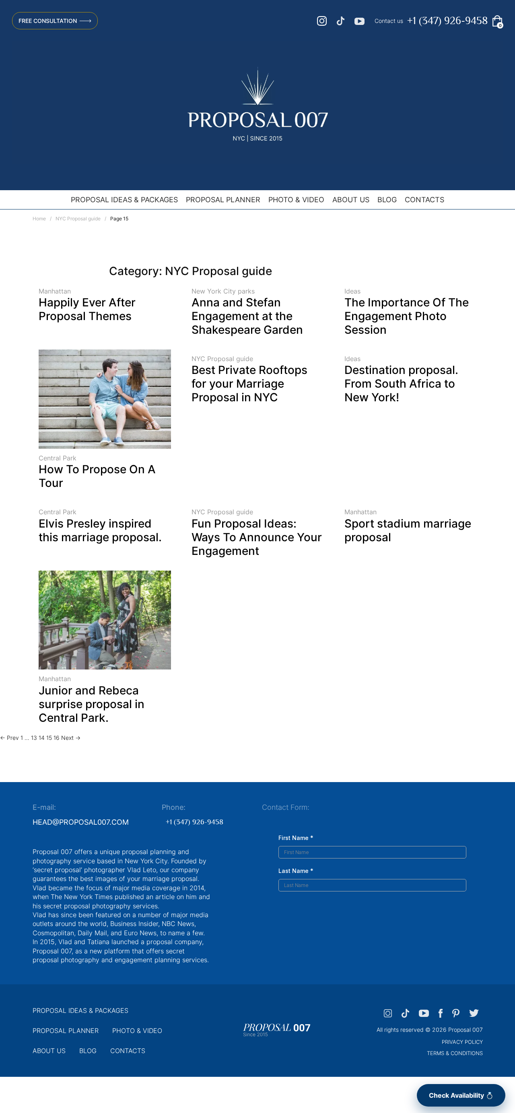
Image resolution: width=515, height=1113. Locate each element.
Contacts (424, 199)
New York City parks (223, 291)
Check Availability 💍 (461, 1095)
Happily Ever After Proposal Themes (87, 309)
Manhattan (55, 291)
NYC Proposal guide (78, 219)
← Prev (9, 737)
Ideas (352, 291)
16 (57, 737)
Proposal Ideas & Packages (124, 199)
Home (39, 219)
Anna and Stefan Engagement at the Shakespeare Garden (247, 316)
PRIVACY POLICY (462, 1042)
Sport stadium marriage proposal (407, 530)
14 (42, 737)
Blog (387, 199)
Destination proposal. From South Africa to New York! (401, 383)
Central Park (57, 458)
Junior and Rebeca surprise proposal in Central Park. (91, 704)
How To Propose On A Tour (97, 476)
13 (34, 737)
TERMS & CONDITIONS (455, 1053)
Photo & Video (296, 199)
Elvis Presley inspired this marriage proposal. (100, 530)
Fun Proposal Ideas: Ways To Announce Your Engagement (257, 537)
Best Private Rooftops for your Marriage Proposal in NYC (249, 383)
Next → (70, 737)
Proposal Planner (223, 199)
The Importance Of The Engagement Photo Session (406, 316)
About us (350, 199)
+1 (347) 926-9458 (447, 21)
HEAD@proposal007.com (81, 822)
